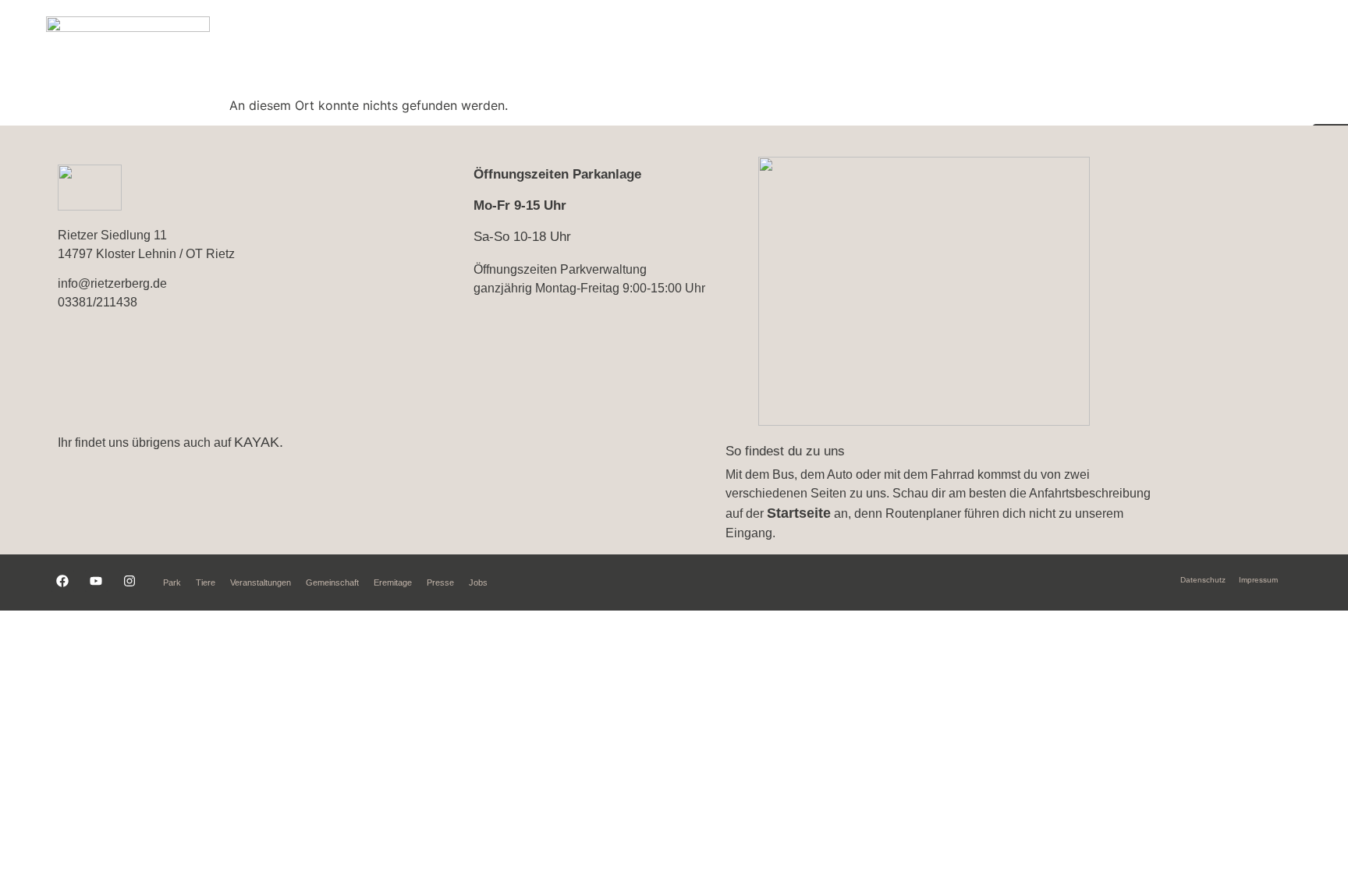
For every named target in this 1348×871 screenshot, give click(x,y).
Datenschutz (1203, 579)
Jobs (478, 582)
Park (715, 47)
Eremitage (1227, 47)
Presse (440, 582)
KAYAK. (258, 442)
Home (643, 47)
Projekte (1005, 47)
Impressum (1258, 579)
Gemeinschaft (1113, 47)
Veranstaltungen (889, 47)
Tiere (784, 47)
